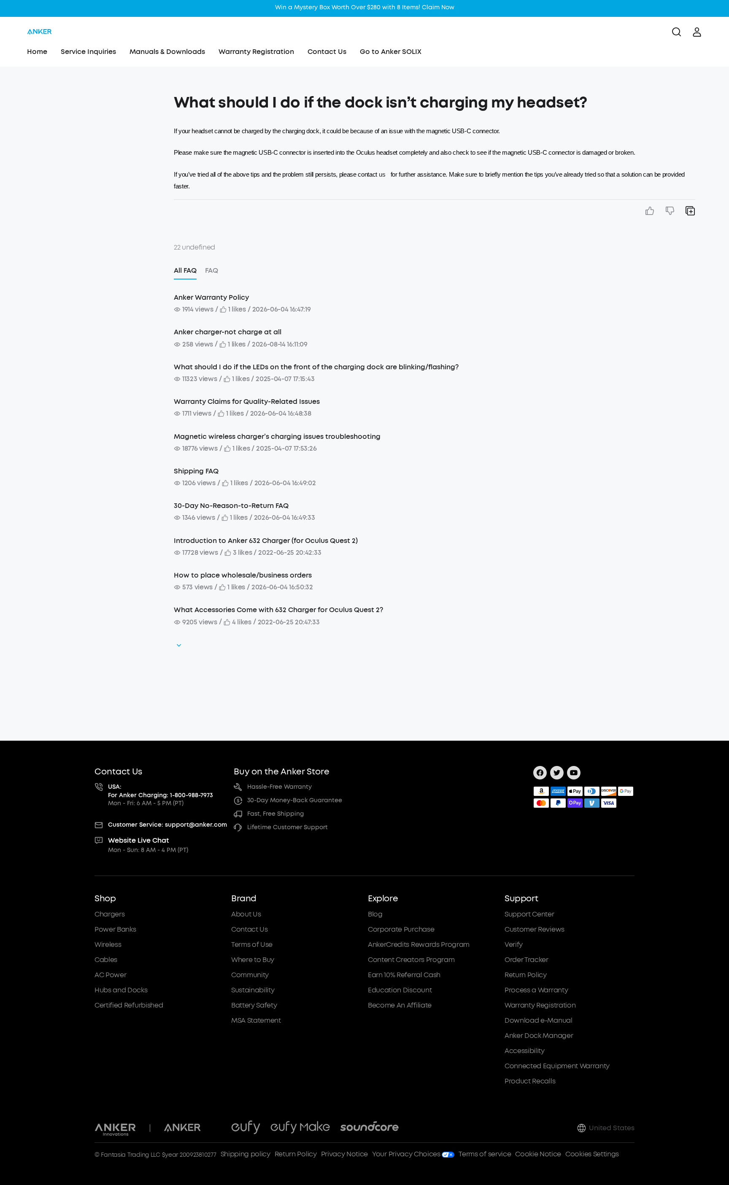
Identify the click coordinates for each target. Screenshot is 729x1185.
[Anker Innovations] (115, 1128)
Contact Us (327, 51)
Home (37, 51)
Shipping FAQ (196, 471)
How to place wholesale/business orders (243, 575)
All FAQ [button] (185, 270)
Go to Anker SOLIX (390, 51)
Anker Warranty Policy (211, 297)
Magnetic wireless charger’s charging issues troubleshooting (277, 436)
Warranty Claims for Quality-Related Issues (247, 401)
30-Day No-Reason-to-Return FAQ (231, 505)
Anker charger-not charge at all (227, 332)
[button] (90, 99)
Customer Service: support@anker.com (167, 825)
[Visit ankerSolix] (216, 1128)
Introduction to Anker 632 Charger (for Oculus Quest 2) (266, 540)
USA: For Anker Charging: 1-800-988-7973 (160, 791)
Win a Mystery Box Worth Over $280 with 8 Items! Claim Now (364, 7)
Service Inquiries (88, 51)
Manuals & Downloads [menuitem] (167, 51)
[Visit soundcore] (369, 1128)
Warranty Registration (256, 51)
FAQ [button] (211, 270)
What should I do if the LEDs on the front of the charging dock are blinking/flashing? (316, 367)
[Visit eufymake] (300, 1128)
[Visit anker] (182, 1128)
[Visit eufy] (245, 1128)
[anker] (39, 32)
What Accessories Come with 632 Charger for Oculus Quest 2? (278, 609)
